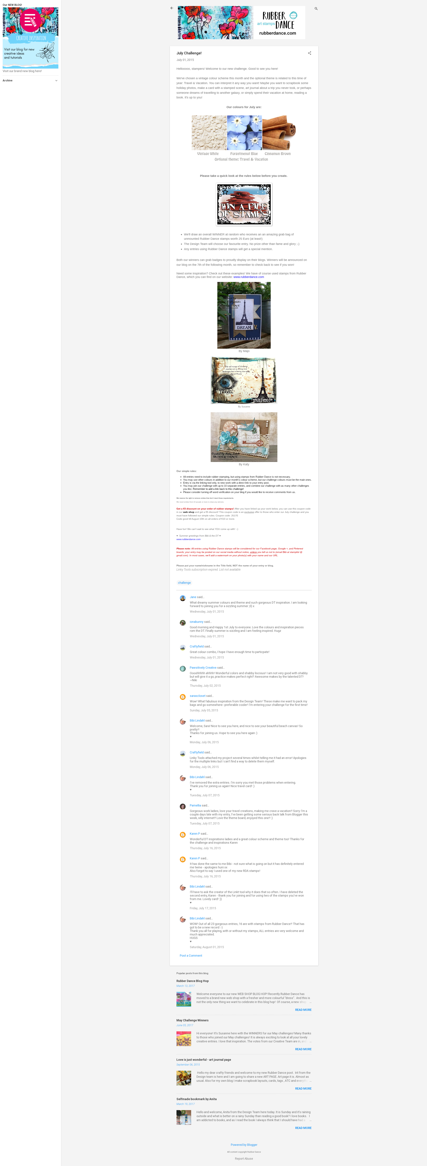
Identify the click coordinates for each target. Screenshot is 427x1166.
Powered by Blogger (244, 1144)
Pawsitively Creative (203, 667)
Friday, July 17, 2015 (203, 908)
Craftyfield (197, 646)
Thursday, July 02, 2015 (205, 685)
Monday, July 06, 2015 (204, 742)
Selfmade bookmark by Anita (196, 1099)
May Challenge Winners (192, 1020)
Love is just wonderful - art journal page (203, 1059)
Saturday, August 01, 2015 (207, 947)
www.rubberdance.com (249, 277)
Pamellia (195, 805)
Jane (193, 597)
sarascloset (197, 696)
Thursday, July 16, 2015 (205, 848)
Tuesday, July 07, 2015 (205, 795)
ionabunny (196, 621)
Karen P (195, 833)
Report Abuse (244, 1158)
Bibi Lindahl (197, 720)
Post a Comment (191, 955)
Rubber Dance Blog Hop (192, 981)
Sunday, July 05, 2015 (204, 710)
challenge (184, 582)
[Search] (316, 9)
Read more (303, 1010)
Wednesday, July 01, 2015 (207, 611)
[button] (310, 53)
